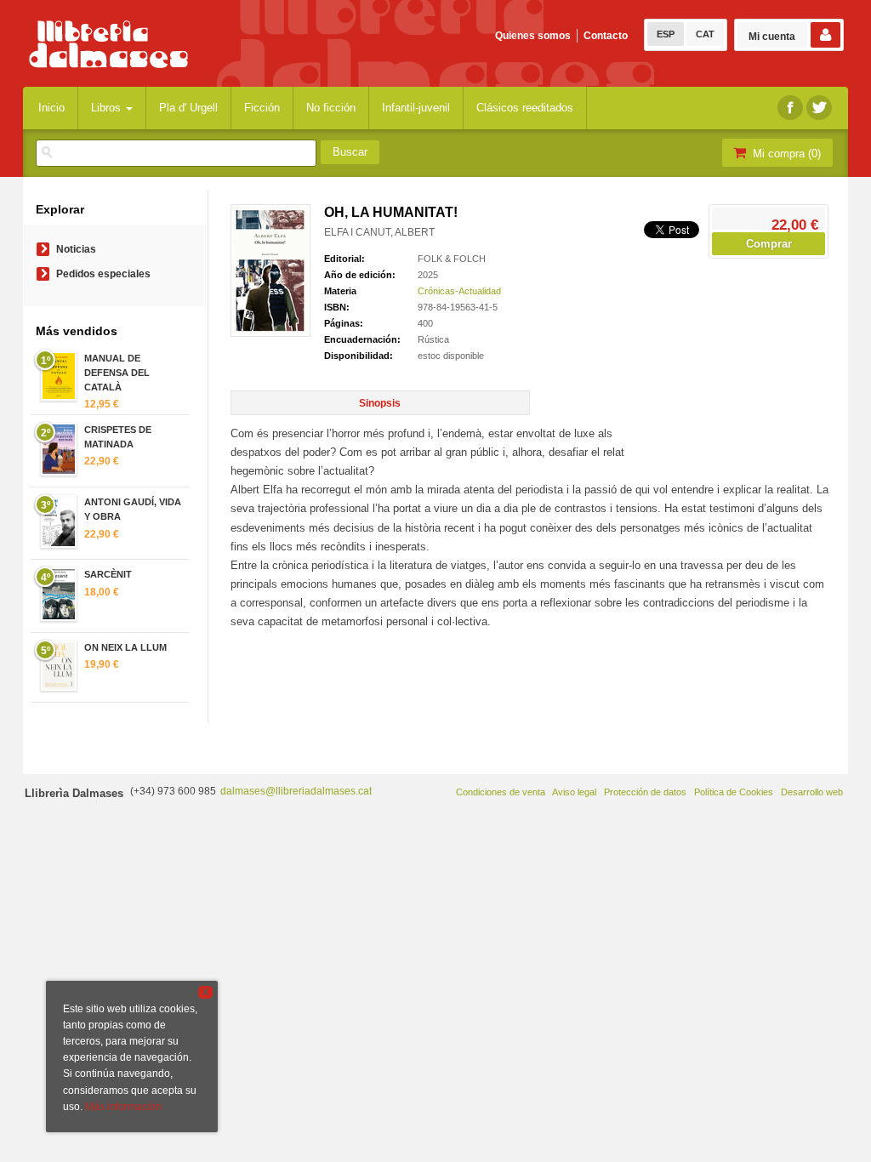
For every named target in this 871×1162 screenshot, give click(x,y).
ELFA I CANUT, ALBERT (379, 232)
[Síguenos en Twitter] (819, 107)
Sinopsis (380, 403)
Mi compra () (785, 153)
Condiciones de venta (500, 792)
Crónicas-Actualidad (459, 291)
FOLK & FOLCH (452, 258)
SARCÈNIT (108, 574)
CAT (705, 34)
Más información (123, 1107)
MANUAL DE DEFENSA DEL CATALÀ (117, 372)
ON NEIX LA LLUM (125, 647)
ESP (666, 34)
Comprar (769, 243)
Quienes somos (533, 36)
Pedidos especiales (103, 274)
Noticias (76, 249)
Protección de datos (645, 792)
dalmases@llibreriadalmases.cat (296, 791)
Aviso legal (574, 792)
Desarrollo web (812, 792)
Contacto (606, 36)
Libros (107, 107)
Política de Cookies (733, 792)
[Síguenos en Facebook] (790, 107)
